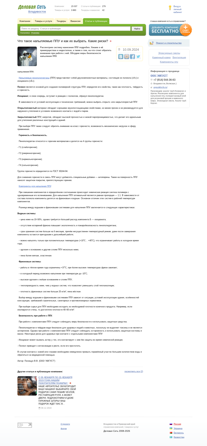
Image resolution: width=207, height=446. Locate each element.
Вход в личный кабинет (178, 9)
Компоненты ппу (169, 61)
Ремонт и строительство (169, 43)
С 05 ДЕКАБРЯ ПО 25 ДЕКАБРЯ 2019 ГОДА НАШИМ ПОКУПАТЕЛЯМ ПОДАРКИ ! (55, 380)
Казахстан (179, 437)
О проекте (65, 424)
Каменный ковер (161, 57)
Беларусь (179, 432)
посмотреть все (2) (134, 371)
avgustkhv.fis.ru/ (160, 87)
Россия (177, 424)
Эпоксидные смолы (169, 53)
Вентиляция (179, 57)
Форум (64, 429)
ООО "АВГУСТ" (159, 75)
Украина (178, 428)
